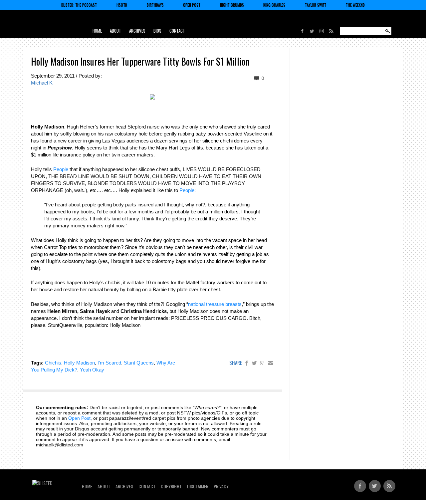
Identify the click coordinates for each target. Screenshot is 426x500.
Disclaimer (197, 486)
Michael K (42, 83)
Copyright (171, 486)
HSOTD (121, 5)
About (115, 30)
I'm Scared (109, 363)
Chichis (53, 363)
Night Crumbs (232, 5)
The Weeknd (355, 5)
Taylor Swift (315, 5)
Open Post (191, 5)
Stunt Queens (139, 363)
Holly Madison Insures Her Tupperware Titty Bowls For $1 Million (140, 61)
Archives (137, 30)
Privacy (221, 486)
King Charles (274, 5)
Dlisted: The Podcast (79, 5)
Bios (157, 30)
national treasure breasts (215, 304)
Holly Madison (79, 363)
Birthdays (155, 5)
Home (97, 30)
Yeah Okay (92, 370)
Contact (177, 30)
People (60, 169)
